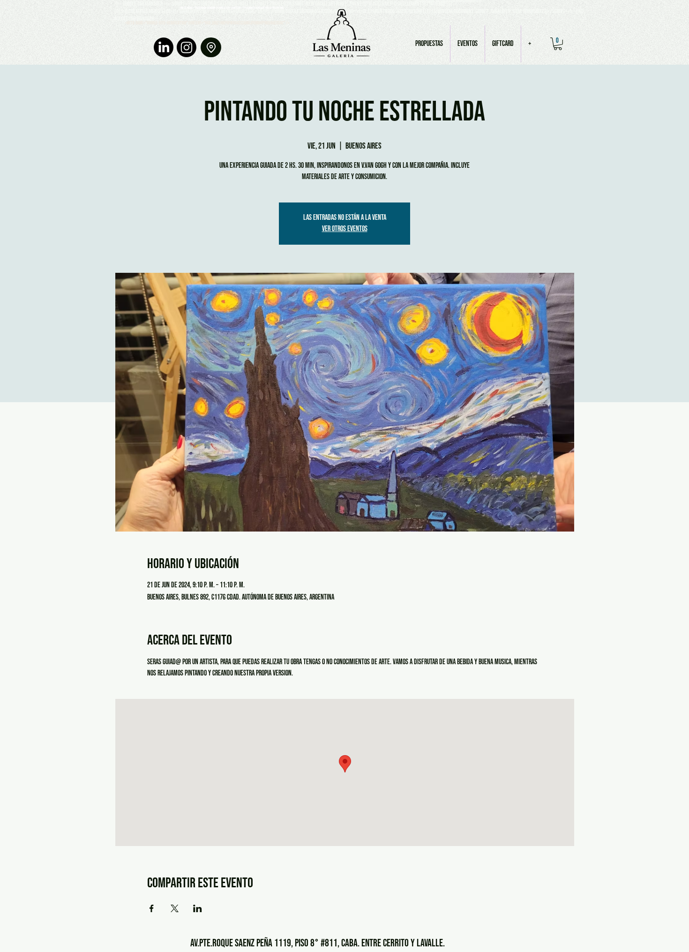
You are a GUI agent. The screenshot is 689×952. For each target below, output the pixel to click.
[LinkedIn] (163, 47)
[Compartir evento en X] (174, 908)
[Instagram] (186, 47)
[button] (557, 43)
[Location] (211, 47)
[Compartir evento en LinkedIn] (197, 908)
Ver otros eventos (344, 229)
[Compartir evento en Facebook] (151, 908)
